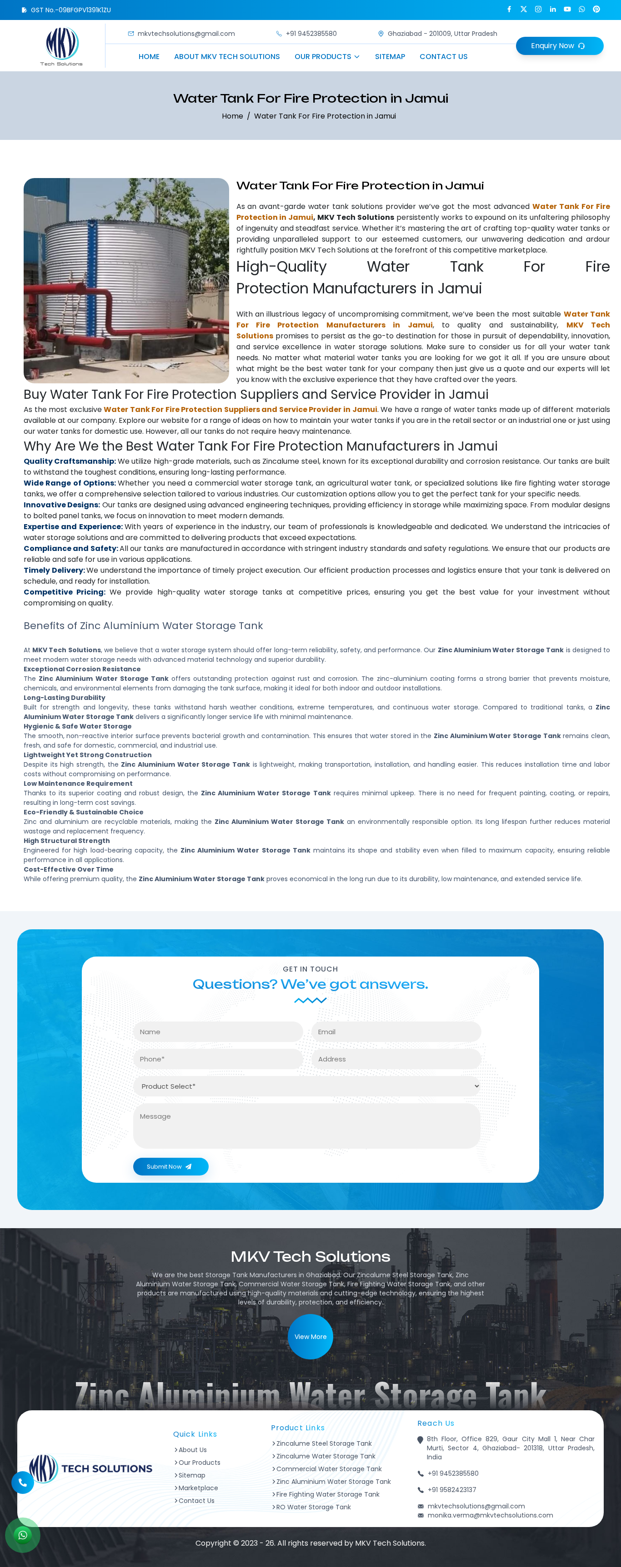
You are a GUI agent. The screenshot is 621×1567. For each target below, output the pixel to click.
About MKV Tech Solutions (227, 56)
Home (149, 56)
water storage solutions (378, 347)
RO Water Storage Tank (313, 1507)
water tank (328, 206)
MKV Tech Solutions (334, 250)
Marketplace (198, 1488)
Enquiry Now (552, 45)
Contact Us (444, 56)
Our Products (323, 56)
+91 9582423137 (452, 1489)
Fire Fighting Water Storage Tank (328, 1494)
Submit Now (164, 1166)
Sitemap (390, 56)
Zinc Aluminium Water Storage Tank (333, 1481)
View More (311, 1336)
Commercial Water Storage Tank (329, 1468)
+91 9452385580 (311, 33)
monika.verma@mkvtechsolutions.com (490, 1515)
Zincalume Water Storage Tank (326, 1456)
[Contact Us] (22, 1487)
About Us (193, 1449)
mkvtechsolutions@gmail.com (186, 33)
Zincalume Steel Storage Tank (324, 1443)
